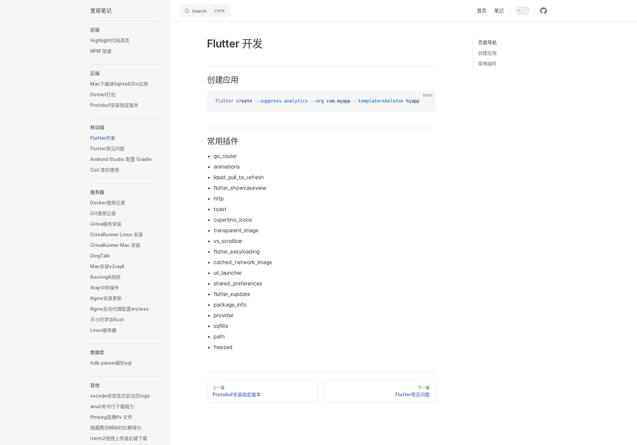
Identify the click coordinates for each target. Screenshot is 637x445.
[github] (543, 11)
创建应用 (487, 53)
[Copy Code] (424, 101)
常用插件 (487, 63)
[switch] (522, 10)
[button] (124, 30)
